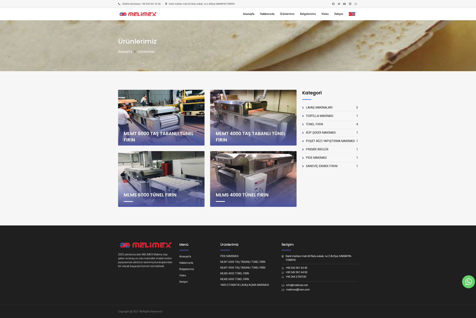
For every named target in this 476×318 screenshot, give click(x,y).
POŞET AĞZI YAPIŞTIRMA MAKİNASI (332, 141)
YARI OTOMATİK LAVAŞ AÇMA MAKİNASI (244, 284)
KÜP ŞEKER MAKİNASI (332, 132)
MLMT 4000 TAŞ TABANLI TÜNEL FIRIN (242, 267)
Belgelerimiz (308, 13)
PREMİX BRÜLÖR (332, 149)
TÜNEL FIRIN (332, 124)
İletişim (338, 13)
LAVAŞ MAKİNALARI (332, 107)
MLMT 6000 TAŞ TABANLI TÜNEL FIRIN (242, 261)
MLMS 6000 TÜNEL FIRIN (150, 195)
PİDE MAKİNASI (332, 157)
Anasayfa (248, 13)
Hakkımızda (267, 13)
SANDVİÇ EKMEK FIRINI (332, 166)
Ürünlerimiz (287, 13)
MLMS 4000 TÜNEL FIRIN (242, 195)
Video (325, 13)
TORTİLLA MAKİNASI (332, 116)
